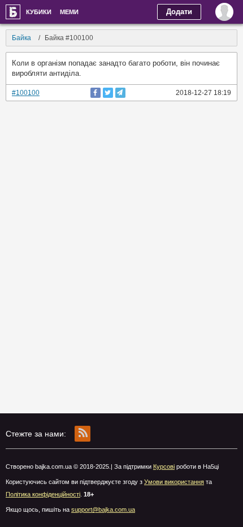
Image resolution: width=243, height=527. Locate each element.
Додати (179, 11)
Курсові (164, 466)
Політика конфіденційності (43, 494)
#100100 (26, 92)
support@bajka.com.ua (103, 509)
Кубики (38, 11)
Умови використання (174, 481)
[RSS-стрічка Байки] (82, 434)
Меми (69, 11)
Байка (13, 12)
